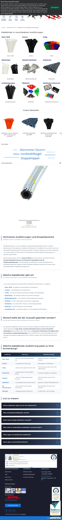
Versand (23, 514)
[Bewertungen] (29, 222)
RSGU (16, 154)
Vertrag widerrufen (13, 505)
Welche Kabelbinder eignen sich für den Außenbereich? (20, 405)
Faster (15, 150)
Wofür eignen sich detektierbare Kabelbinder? (17, 434)
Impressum (8, 477)
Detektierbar (51, 78)
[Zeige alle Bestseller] (60, 163)
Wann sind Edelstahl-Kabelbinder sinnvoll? (16, 413)
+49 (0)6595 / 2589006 (46, 474)
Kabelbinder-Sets (10, 309)
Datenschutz (8, 471)
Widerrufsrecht (9, 479)
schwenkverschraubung (11, 157)
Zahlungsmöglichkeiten (29, 474)
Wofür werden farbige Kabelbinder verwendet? (17, 420)
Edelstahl (7, 301)
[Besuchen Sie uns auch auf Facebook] (6, 510)
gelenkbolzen (50, 155)
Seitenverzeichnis (27, 471)
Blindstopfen (51, 158)
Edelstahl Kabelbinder (31, 78)
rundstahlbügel (31, 154)
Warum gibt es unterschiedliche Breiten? (15, 442)
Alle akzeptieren (55, 7)
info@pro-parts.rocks (46, 476)
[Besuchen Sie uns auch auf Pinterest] (10, 510)
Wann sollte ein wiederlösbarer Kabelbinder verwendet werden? (22, 427)
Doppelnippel (30, 158)
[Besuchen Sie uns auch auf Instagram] (14, 510)
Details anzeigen (9, 13)
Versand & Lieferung (28, 477)
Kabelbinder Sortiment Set (51, 101)
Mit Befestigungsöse (11, 298)
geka (53, 152)
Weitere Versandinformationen (11, 500)
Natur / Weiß (10, 55)
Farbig (51, 55)
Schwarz (31, 55)
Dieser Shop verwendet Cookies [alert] (10, 2)
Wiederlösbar (10, 78)
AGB (6, 474)
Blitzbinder (31, 101)
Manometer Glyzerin (32, 149)
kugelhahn (49, 152)
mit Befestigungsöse (10, 101)
